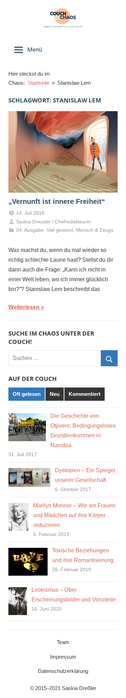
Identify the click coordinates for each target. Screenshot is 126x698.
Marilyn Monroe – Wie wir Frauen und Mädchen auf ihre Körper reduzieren (74, 515)
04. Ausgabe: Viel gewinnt (44, 230)
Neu (54, 394)
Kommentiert (84, 394)
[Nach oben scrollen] (113, 685)
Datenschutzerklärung (63, 671)
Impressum (63, 657)
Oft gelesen (27, 394)
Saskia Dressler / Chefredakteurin (53, 221)
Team (63, 642)
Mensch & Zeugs (94, 230)
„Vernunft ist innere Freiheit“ (56, 201)
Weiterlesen (24, 307)
